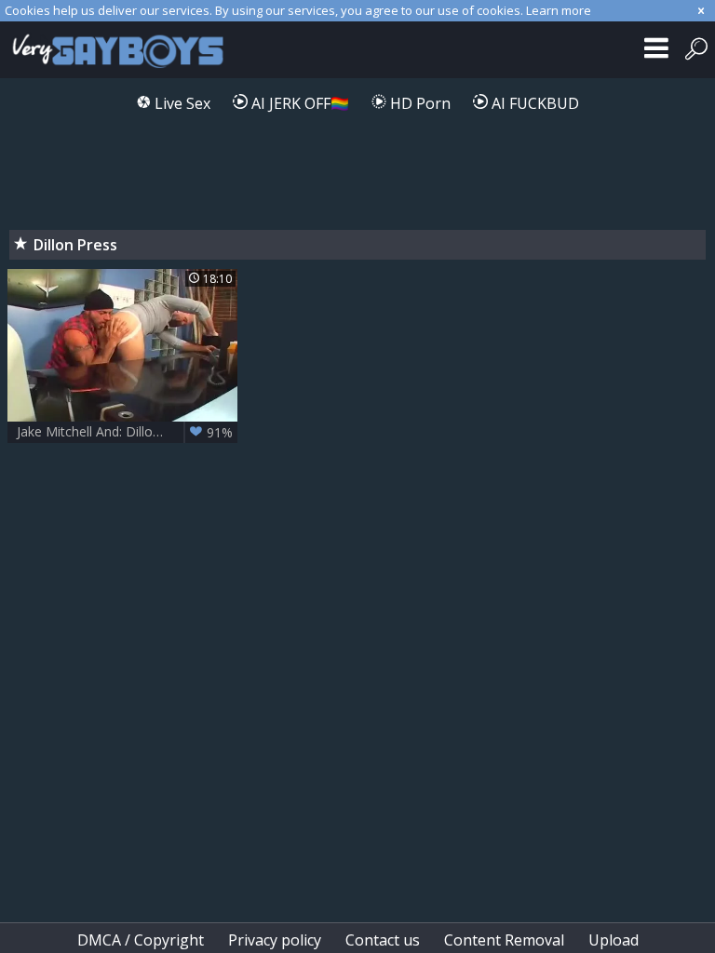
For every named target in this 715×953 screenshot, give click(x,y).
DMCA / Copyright (140, 940)
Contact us (382, 940)
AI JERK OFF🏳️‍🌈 (298, 103)
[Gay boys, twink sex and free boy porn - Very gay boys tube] (123, 49)
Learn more (558, 10)
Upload (613, 940)
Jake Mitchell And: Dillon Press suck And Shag (127, 432)
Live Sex (180, 103)
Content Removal (504, 940)
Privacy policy (274, 940)
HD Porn (418, 103)
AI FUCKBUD (533, 103)
